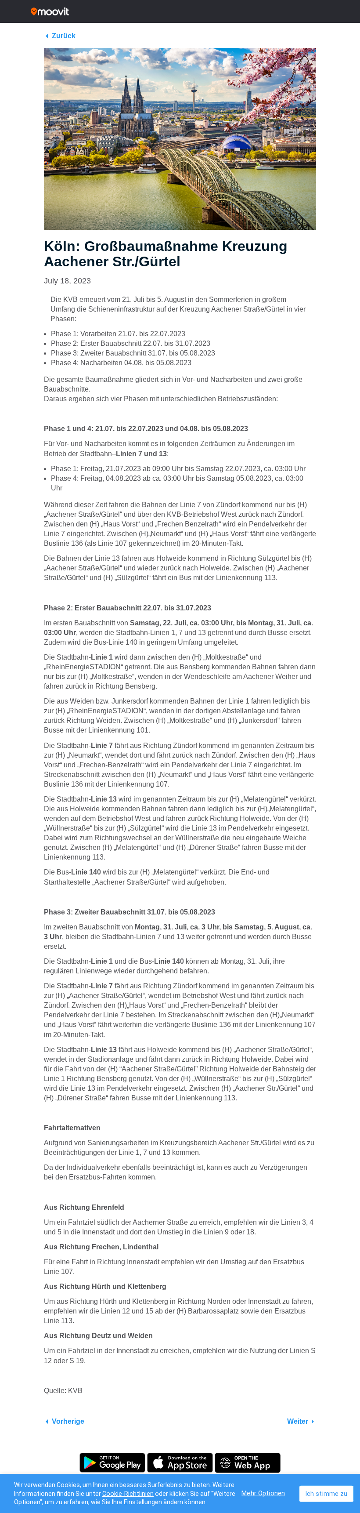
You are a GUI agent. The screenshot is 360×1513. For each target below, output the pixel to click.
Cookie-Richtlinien (128, 1493)
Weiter (297, 1421)
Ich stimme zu (326, 1493)
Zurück (64, 36)
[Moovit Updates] (180, 11)
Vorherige (68, 1421)
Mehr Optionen (263, 1493)
